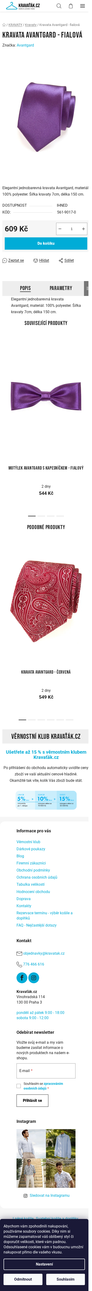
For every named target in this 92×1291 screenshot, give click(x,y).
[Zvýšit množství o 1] (83, 229)
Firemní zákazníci (31, 863)
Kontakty (24, 906)
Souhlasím (66, 1279)
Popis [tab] (25, 288)
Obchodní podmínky (33, 870)
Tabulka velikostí (31, 884)
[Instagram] (33, 977)
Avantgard (25, 45)
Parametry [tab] (61, 288)
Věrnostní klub (28, 842)
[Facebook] (22, 977)
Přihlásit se (32, 1100)
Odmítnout (23, 1279)
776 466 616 (33, 964)
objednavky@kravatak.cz (44, 953)
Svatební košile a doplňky (57, 1218)
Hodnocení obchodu (33, 891)
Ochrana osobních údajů (37, 877)
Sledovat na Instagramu (50, 1195)
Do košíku (46, 243)
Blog (20, 856)
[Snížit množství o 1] (59, 229)
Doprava (24, 899)
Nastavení (44, 1264)
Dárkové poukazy (31, 849)
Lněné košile (23, 1218)
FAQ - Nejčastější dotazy (37, 925)
